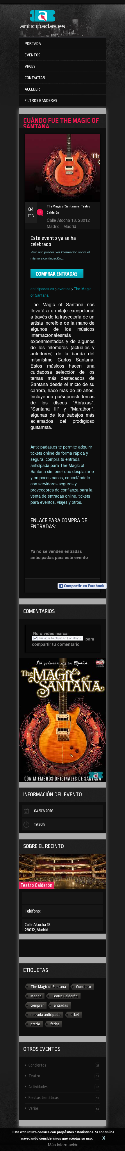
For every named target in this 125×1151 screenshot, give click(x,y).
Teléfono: (33, 911)
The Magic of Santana (48, 986)
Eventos (32, 55)
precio (35, 1024)
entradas (61, 1005)
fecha (54, 1024)
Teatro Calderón (36, 885)
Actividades (63, 1086)
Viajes (30, 66)
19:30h (39, 824)
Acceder (32, 89)
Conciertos (63, 1065)
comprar (37, 1005)
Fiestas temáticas (63, 1097)
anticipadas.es (42, 288)
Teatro (63, 1076)
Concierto (83, 986)
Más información (63, 1144)
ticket (75, 1014)
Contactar (35, 77)
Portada (33, 43)
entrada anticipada (45, 1014)
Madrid (36, 996)
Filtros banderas (41, 100)
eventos (64, 288)
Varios (63, 1108)
